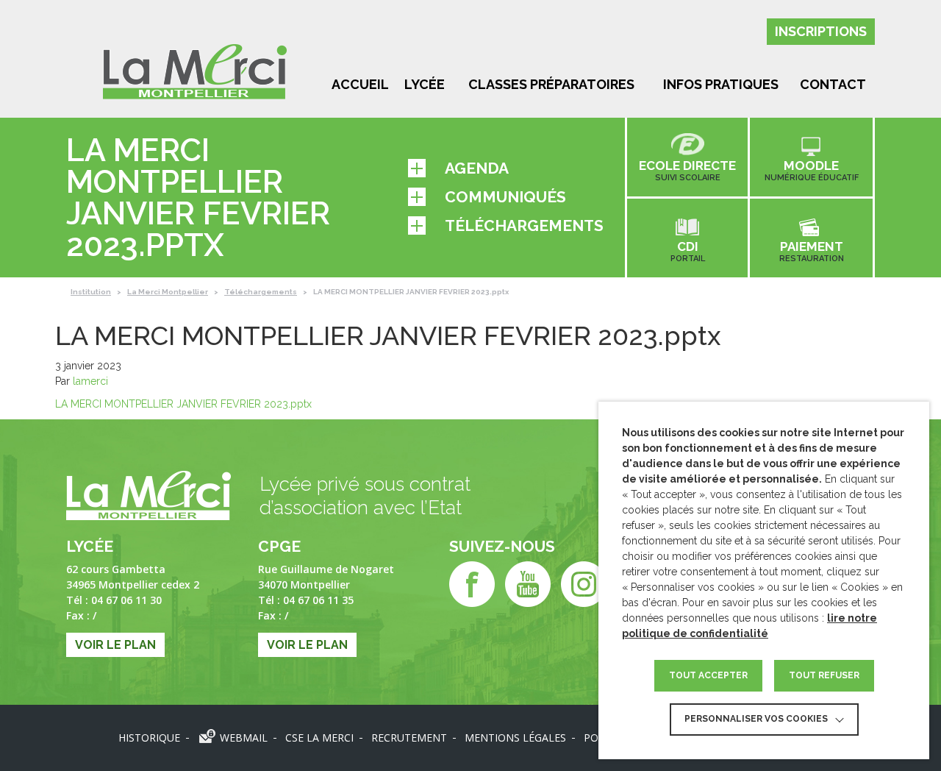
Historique (149, 738)
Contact (833, 84)
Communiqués (505, 197)
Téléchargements (524, 225)
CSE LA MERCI (319, 738)
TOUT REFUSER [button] (824, 675)
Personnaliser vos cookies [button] (756, 719)
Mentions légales (515, 738)
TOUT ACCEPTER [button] (708, 675)
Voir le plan (115, 645)
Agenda (477, 168)
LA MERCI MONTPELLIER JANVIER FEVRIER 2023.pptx (183, 404)
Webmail (244, 738)
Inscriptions (821, 31)
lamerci (90, 381)
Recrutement (409, 738)
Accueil (360, 84)
